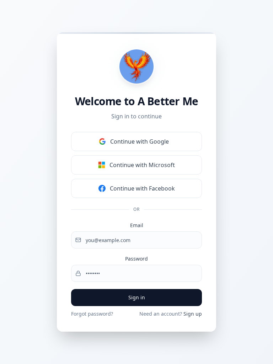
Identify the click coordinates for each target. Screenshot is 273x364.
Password (136, 258)
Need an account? (170, 313)
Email (136, 225)
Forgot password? (92, 313)
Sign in (136, 297)
